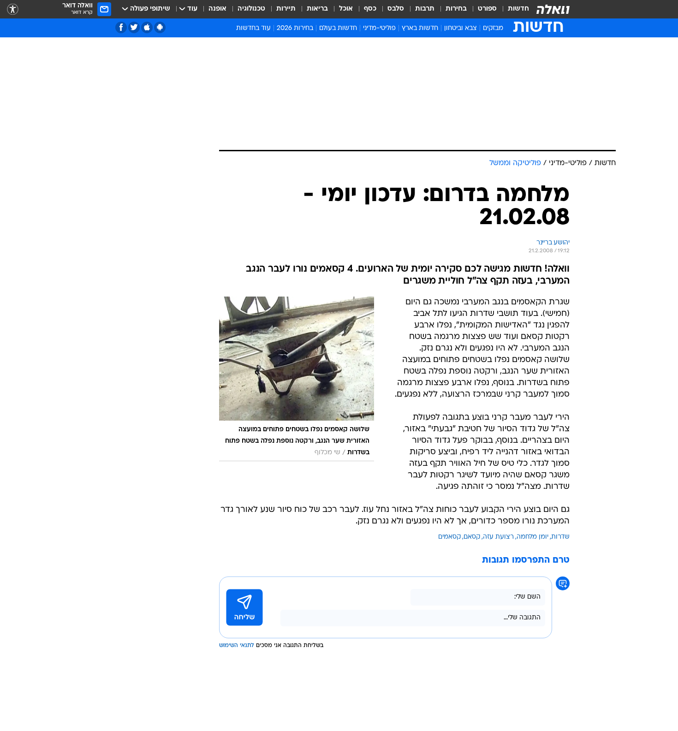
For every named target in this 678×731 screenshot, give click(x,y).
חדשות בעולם (338, 28)
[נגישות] (12, 9)
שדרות (560, 537)
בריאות (317, 9)
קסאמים (449, 537)
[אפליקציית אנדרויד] (160, 27)
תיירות (286, 9)
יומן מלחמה (532, 537)
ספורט (487, 9)
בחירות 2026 (295, 28)
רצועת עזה (498, 537)
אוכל (346, 9)
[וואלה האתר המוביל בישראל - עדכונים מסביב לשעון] (553, 9)
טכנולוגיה (251, 9)
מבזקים (493, 28)
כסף (370, 9)
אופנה (217, 9)
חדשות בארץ (420, 28)
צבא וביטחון (460, 28)
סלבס (395, 9)
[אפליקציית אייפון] (147, 27)
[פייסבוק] (121, 27)
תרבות (424, 9)
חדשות (518, 9)
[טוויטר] (134, 27)
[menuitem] (513, 9)
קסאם (472, 537)
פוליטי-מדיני (379, 28)
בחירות (456, 9)
